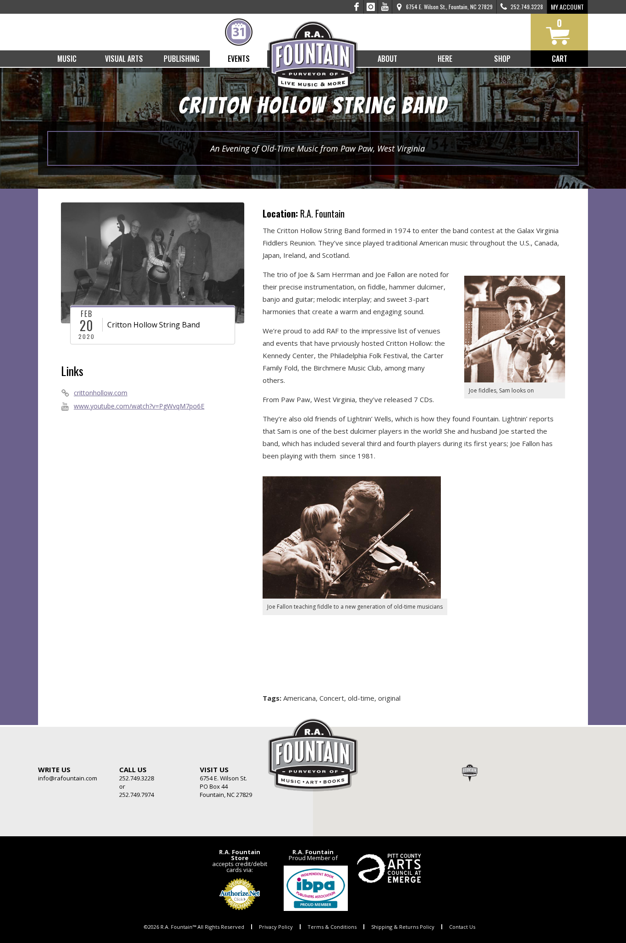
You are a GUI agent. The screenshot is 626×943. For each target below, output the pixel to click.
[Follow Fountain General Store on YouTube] (385, 7)
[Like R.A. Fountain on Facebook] (357, 7)
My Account (567, 6)
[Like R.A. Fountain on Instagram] (371, 7)
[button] (470, 772)
